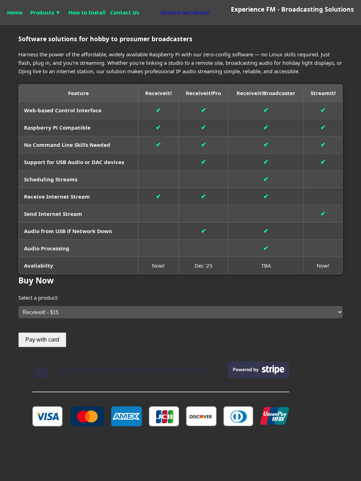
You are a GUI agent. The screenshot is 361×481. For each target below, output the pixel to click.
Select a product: (38, 297)
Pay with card (42, 340)
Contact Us (124, 12)
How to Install (87, 12)
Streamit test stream (184, 12)
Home (15, 12)
